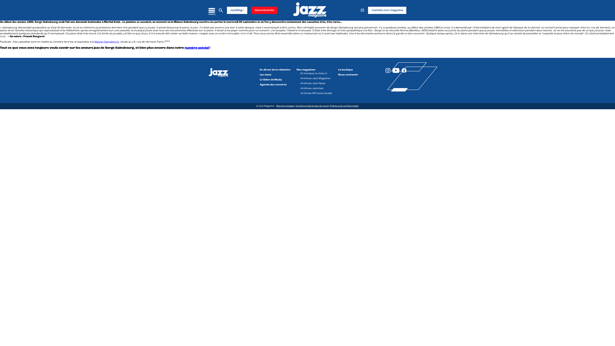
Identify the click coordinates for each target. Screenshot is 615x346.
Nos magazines (306, 70)
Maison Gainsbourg (106, 42)
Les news (265, 75)
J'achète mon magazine (387, 10)
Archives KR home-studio (316, 93)
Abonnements (264, 10)
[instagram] (387, 72)
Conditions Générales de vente (312, 106)
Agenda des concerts (273, 84)
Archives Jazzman (311, 88)
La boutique (345, 70)
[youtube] (396, 72)
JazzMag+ (237, 10)
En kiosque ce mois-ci (313, 73)
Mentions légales (285, 106)
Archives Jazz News (312, 83)
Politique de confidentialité (344, 106)
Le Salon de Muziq (271, 79)
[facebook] (404, 72)
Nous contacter (348, 75)
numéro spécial (197, 47)
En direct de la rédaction (275, 70)
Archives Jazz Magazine (315, 78)
